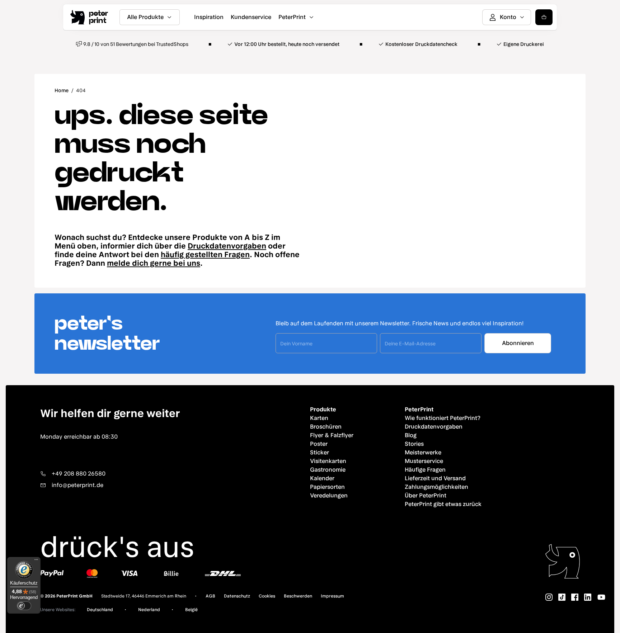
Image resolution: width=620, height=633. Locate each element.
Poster (319, 443)
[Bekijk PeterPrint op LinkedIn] (587, 597)
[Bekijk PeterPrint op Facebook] (574, 597)
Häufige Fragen (425, 469)
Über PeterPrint (425, 495)
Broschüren (326, 426)
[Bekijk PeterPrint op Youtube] (601, 597)
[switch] (24, 605)
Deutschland (100, 609)
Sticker (319, 452)
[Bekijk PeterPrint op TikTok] (561, 597)
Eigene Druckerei (523, 44)
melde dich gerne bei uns (153, 263)
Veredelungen (329, 495)
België (191, 609)
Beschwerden (298, 596)
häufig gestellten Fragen (205, 254)
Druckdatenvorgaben (227, 245)
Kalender (322, 478)
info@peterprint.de (77, 485)
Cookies (267, 596)
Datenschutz (237, 596)
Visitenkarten (328, 461)
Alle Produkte (145, 17)
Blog (411, 435)
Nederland (149, 609)
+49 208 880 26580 (78, 473)
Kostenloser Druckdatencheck (421, 44)
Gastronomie (328, 469)
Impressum (332, 596)
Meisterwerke (423, 452)
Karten (319, 418)
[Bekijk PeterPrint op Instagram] (549, 597)
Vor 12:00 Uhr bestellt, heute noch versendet (286, 44)
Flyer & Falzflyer (331, 435)
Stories (414, 443)
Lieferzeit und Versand (435, 478)
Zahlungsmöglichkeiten (436, 486)
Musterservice (424, 461)
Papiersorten (327, 486)
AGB (210, 596)
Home (62, 90)
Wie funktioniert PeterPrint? (442, 418)
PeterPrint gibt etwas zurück (443, 504)
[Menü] (36, 561)
